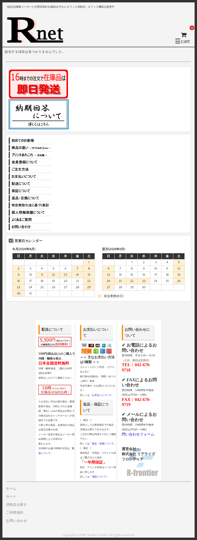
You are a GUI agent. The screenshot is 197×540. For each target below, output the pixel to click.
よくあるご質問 (30, 219)
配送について (30, 183)
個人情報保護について (30, 212)
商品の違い (30, 147)
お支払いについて (30, 176)
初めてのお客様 (30, 140)
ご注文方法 (30, 169)
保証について (30, 190)
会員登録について (30, 162)
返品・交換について (30, 198)
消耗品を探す (16, 505)
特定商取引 (30, 205)
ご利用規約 (15, 513)
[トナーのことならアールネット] (37, 40)
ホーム (11, 489)
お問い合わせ (30, 226)
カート (11, 497)
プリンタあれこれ (30, 154)
